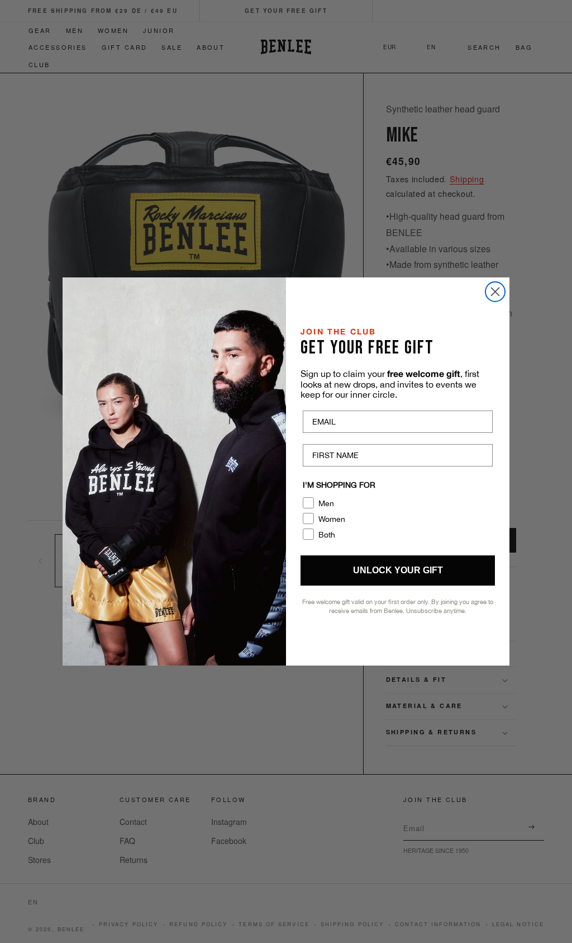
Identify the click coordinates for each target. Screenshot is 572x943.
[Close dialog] (495, 291)
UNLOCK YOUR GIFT (398, 570)
